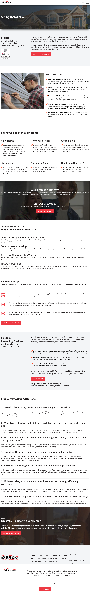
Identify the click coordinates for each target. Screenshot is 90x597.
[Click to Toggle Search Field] (83, 3)
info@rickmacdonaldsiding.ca (80, 560)
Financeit (67, 339)
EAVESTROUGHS (48, 558)
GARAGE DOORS (48, 561)
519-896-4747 (76, 558)
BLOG (55, 558)
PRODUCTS (34, 561)
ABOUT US (34, 558)
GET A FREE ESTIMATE (41, 54)
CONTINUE (45, 589)
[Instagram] (72, 563)
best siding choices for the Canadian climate (12, 154)
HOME (33, 555)
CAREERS (64, 555)
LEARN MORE (38, 379)
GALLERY (56, 561)
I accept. (53, 583)
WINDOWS (41, 558)
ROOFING (46, 555)
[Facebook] (69, 563)
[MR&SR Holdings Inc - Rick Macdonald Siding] (9, 557)
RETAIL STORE (57, 555)
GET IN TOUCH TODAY (11, 533)
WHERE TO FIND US (45, 211)
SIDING (40, 555)
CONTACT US (65, 558)
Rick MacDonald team (74, 47)
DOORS (40, 561)
